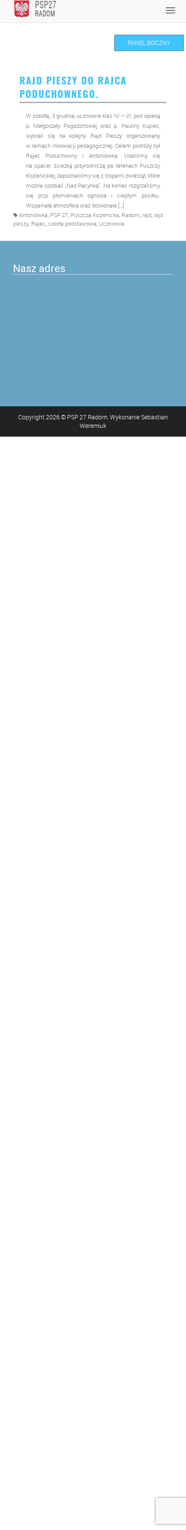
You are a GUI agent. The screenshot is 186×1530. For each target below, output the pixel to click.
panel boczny (149, 43)
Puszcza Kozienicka (95, 215)
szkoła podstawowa (72, 223)
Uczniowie (112, 223)
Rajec (38, 223)
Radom (131, 215)
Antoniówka (33, 215)
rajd (146, 215)
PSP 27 (59, 215)
